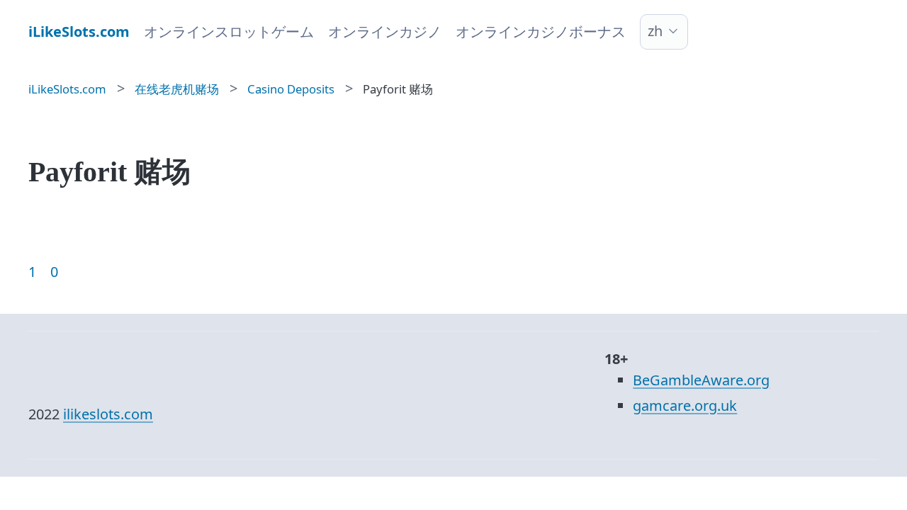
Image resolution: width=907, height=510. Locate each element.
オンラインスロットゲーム (229, 31)
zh (655, 30)
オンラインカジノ (384, 31)
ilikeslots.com (108, 414)
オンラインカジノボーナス (541, 31)
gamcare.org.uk (685, 405)
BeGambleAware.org (701, 380)
